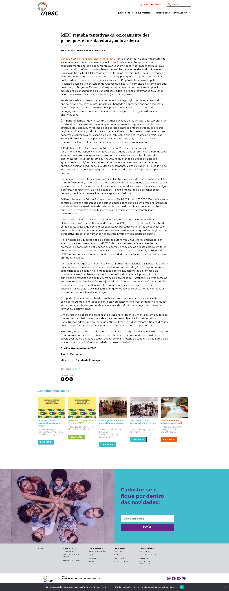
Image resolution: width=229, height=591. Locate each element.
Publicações (120, 558)
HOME (40, 548)
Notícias (118, 551)
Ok (182, 587)
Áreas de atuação (97, 551)
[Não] (225, 587)
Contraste (158, 5)
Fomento (143, 558)
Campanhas (94, 558)
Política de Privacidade (145, 563)
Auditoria (144, 551)
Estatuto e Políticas (148, 555)
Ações (91, 555)
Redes (91, 562)
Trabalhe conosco (72, 560)
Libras (145, 5)
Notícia (76, 369)
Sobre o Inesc (69, 551)
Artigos (117, 555)
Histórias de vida (122, 562)
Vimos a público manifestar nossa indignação (88, 58)
